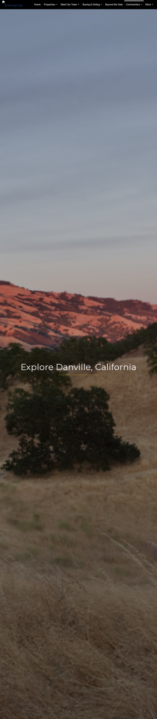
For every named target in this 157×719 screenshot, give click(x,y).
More (149, 6)
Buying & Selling (92, 6)
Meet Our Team (70, 6)
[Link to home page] (14, 4)
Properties (51, 6)
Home (37, 4)
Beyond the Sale (114, 4)
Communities (134, 6)
